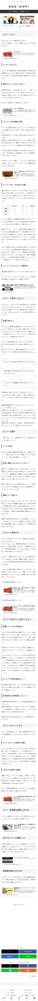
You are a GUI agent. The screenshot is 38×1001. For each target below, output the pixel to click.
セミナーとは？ (28, 992)
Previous (1, 22)
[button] (34, 523)
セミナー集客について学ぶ (27, 995)
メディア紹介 (10, 992)
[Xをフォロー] (10, 966)
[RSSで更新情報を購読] (28, 970)
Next (37, 22)
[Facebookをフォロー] (28, 966)
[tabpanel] (10, 22)
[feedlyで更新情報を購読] (10, 970)
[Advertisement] (19, 925)
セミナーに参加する (10, 995)
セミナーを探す (10, 990)
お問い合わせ (28, 990)
